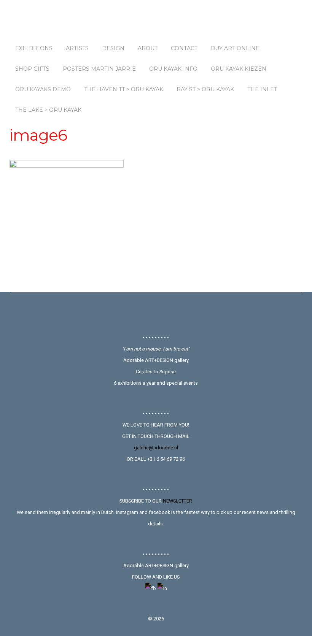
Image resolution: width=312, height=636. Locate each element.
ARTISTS (77, 48)
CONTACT (184, 48)
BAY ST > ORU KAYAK (205, 89)
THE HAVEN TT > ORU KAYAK (123, 89)
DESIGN (113, 48)
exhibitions (34, 48)
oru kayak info (173, 68)
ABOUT (148, 48)
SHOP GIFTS (32, 68)
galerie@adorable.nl (156, 447)
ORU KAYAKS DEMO (43, 89)
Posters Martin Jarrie (99, 68)
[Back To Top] (156, 313)
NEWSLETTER (177, 501)
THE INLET (262, 89)
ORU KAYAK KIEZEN (238, 68)
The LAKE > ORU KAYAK (48, 109)
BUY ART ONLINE (235, 48)
